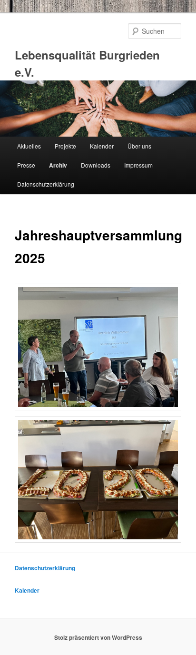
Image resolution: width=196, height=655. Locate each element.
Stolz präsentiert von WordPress (98, 637)
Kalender (102, 146)
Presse (26, 165)
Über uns (139, 146)
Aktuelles (29, 146)
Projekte (65, 146)
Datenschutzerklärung (45, 184)
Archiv (58, 165)
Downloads (95, 165)
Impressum (138, 165)
